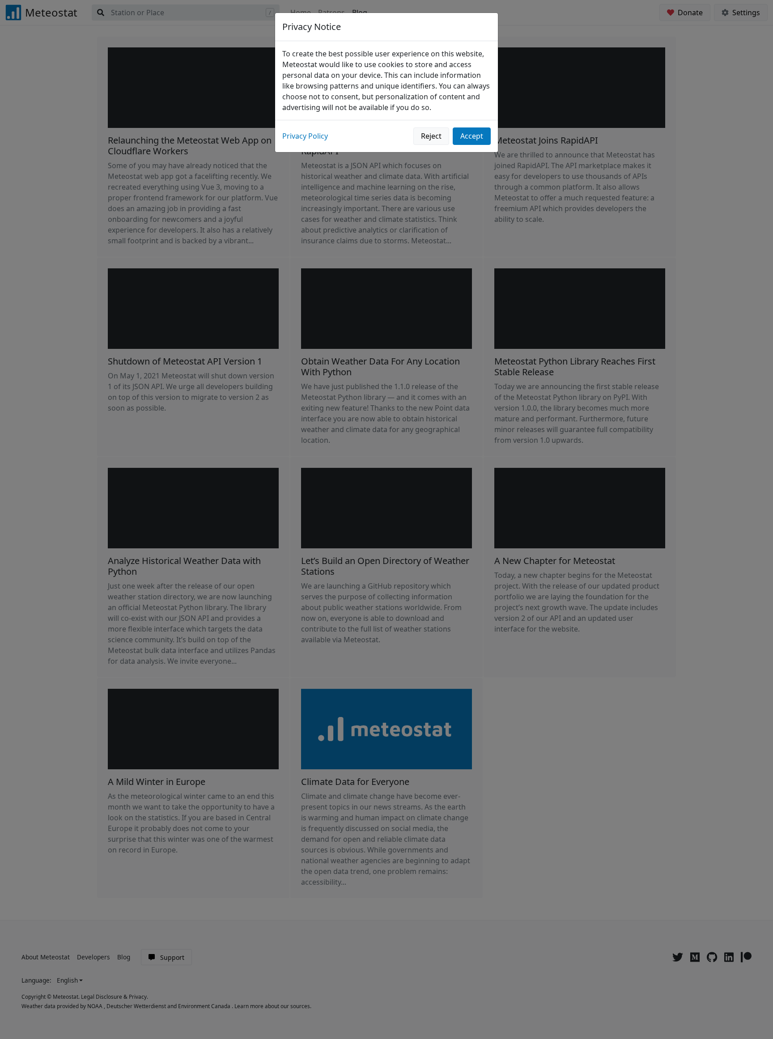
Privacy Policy (305, 136)
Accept (471, 136)
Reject (431, 136)
